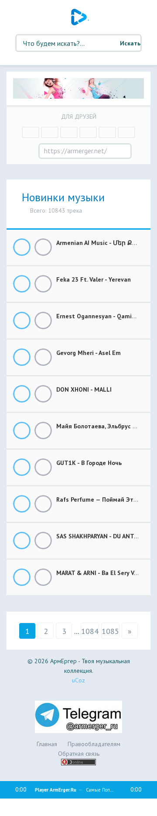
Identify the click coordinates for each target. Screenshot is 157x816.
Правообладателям (94, 744)
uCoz (78, 680)
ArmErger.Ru (80, 17)
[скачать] (43, 247)
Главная (47, 744)
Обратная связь (78, 753)
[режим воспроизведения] (19, 806)
